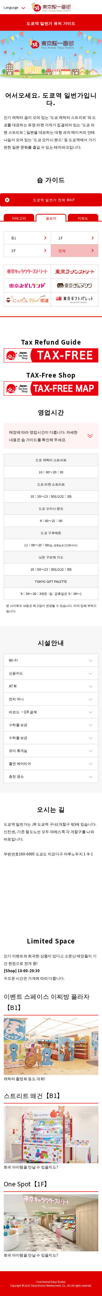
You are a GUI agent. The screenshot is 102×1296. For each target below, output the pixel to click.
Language (11, 7)
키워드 (83, 218)
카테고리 (19, 218)
